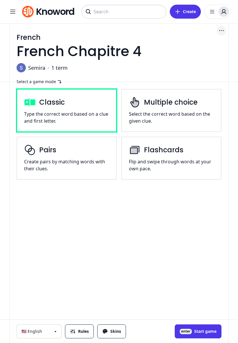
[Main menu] (13, 11)
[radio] (67, 110)
